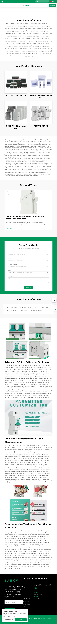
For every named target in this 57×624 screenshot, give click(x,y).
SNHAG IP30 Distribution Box (41, 96)
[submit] (47, 1)
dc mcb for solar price (41, 307)
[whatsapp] (55, 306)
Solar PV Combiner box (16, 95)
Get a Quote (52, 5)
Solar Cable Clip (27, 598)
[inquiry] (55, 309)
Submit (28, 287)
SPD (24, 584)
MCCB (24, 593)
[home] (26, 5)
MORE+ (25, 607)
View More (9, 228)
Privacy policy (46, 618)
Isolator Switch (26, 601)
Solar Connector (27, 595)
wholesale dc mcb (36, 310)
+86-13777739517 (37, 590)
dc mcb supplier (12, 310)
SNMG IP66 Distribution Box (16, 127)
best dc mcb (24, 310)
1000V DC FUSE (41, 126)
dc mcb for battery (26, 307)
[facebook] (51, 618)
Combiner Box (26, 604)
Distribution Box (27, 582)
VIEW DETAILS (16, 82)
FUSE (24, 587)
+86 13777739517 (37, 598)
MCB (24, 590)
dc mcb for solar (12, 307)
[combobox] (11, 272)
